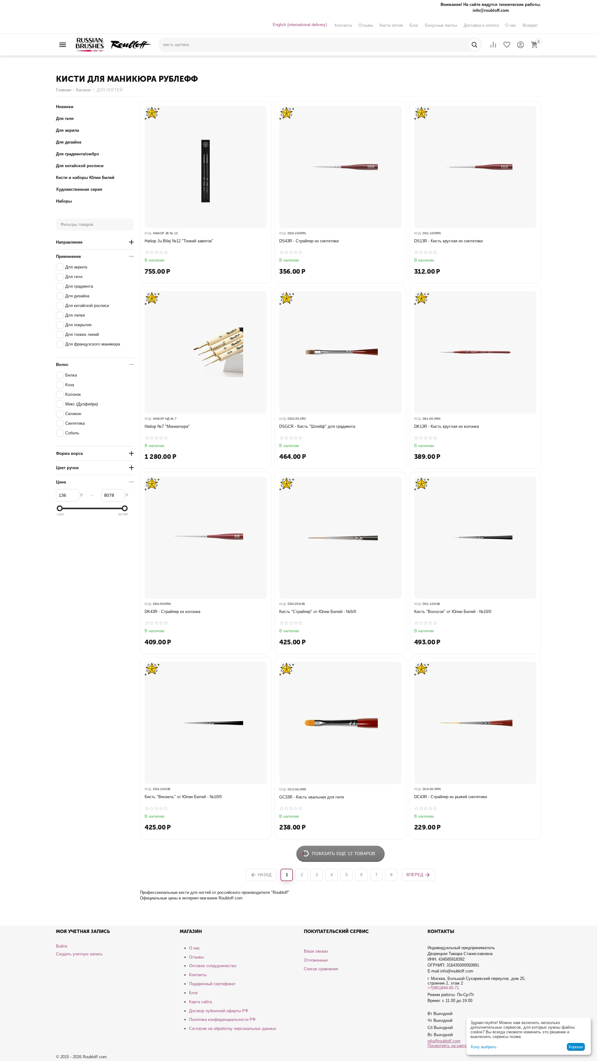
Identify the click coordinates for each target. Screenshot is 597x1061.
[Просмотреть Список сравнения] (493, 45)
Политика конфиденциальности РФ (222, 1019)
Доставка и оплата (481, 25)
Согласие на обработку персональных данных (232, 1028)
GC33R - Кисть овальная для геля (311, 797)
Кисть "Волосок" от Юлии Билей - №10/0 (452, 611)
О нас (510, 25)
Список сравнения (321, 969)
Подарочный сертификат (212, 983)
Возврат (530, 25)
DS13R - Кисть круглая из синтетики (448, 241)
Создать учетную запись (79, 954)
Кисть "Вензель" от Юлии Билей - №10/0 (183, 796)
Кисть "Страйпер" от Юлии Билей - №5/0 (317, 611)
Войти (61, 946)
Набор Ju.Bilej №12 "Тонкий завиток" (179, 241)
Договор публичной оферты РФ (218, 1010)
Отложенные (316, 960)
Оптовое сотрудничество (212, 965)
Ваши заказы (316, 951)
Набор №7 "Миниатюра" (167, 426)
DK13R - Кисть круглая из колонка (446, 426)
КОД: (148, 233)
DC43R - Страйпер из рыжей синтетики (450, 796)
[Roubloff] (113, 44)
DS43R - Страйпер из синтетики (309, 241)
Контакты (343, 25)
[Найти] (474, 44)
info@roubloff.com (444, 1041)
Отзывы (366, 25)
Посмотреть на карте (447, 1045)
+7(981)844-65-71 (443, 988)
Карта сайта (200, 1001)
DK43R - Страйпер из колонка (172, 611)
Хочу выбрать (483, 1047)
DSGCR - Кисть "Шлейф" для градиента (317, 426)
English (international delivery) (300, 24)
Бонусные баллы (441, 25)
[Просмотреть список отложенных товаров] (507, 45)
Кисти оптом (391, 25)
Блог (414, 25)
